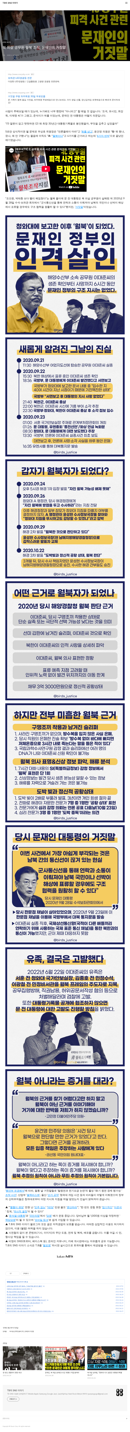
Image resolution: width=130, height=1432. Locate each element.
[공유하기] (13, 1274)
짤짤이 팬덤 (17, 1207)
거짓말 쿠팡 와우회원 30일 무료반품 (26, 96)
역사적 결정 (20, 1211)
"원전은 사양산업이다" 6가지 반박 (18, 1289)
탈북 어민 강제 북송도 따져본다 (17, 1308)
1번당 (50, 1207)
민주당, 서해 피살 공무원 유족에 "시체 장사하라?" (23, 1303)
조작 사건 (10, 1194)
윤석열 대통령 (17, 1215)
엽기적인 (107, 1207)
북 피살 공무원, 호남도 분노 (16, 1292)
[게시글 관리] (17, 1274)
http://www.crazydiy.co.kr (19, 74)
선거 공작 (53, 1194)
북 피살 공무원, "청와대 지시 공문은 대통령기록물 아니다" (26, 1300)
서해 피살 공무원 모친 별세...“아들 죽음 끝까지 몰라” (24, 1286)
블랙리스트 (33, 1194)
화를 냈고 (87, 131)
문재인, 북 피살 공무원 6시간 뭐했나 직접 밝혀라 (23, 1297)
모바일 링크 (41, 1219)
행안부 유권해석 (15, 1190)
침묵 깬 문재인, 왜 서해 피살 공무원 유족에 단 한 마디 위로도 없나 (29, 1311)
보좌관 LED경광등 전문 (20, 78)
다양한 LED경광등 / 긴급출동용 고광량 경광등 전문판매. (34, 81)
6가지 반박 (103, 135)
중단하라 (72, 1207)
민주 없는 (40, 1207)
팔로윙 (47, 1245)
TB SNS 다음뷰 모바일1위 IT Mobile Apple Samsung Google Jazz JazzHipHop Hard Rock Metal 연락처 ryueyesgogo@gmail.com (57, 1394)
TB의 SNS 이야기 (10, 3)
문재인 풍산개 (11, 1282)
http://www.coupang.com (18, 93)
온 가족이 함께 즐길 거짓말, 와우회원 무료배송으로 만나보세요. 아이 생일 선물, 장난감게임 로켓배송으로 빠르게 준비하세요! (64, 101)
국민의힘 (34, 1215)
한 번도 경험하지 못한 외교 (16, 1294)
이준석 (118, 1207)
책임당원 (10, 1219)
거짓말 (79, 206)
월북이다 (58, 135)
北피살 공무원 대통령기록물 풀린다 (19, 1306)
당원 (49, 1215)
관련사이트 (6, 1418)
